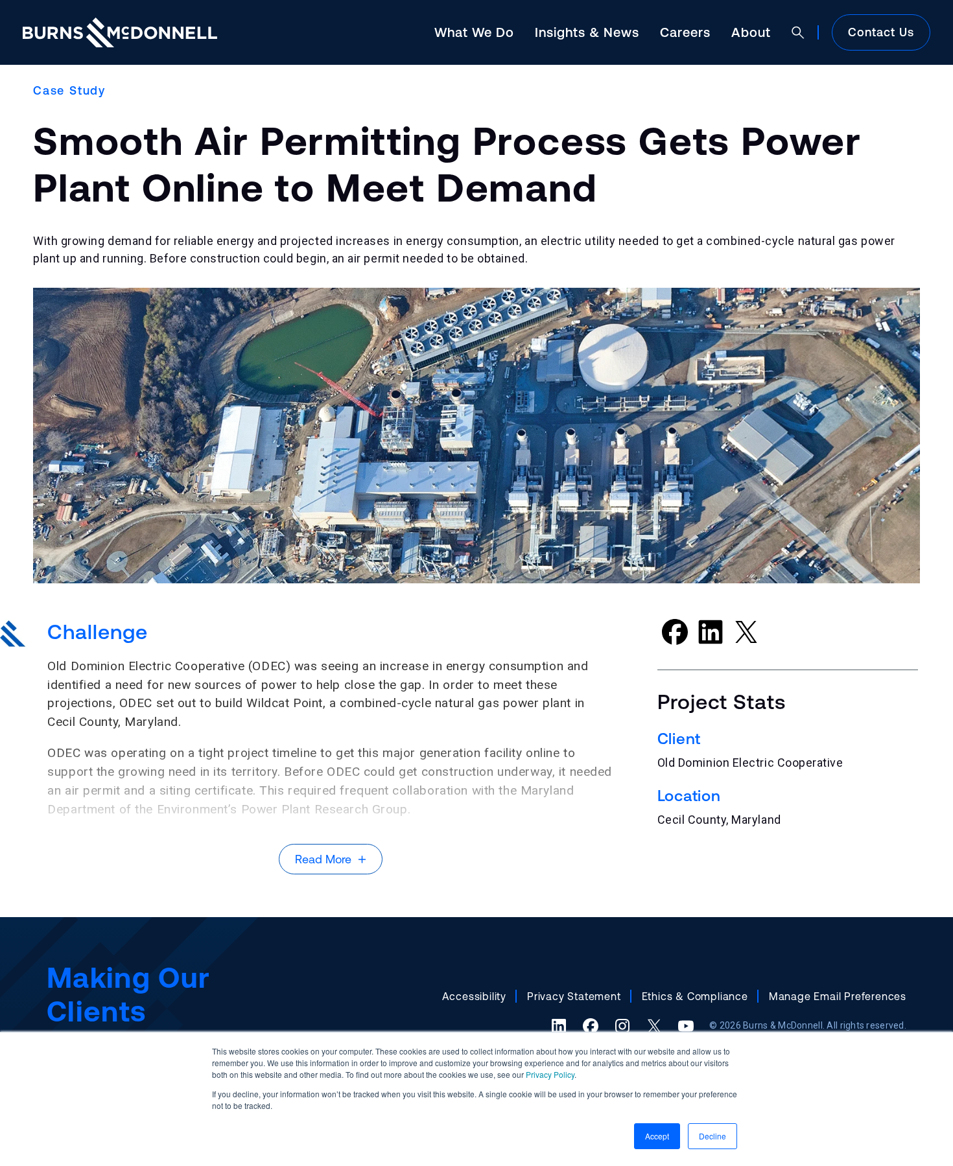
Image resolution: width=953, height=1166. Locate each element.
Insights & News (587, 32)
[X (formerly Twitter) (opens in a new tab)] (654, 1026)
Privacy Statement (574, 996)
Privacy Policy (550, 1074)
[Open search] (798, 32)
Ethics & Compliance (695, 996)
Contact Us (881, 32)
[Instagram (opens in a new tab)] (622, 1026)
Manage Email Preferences (837, 996)
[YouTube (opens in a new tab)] (686, 1026)
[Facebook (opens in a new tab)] (590, 1026)
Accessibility (474, 996)
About (751, 32)
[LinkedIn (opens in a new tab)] (559, 1026)
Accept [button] (657, 1135)
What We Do (474, 32)
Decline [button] (712, 1135)
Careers (685, 32)
